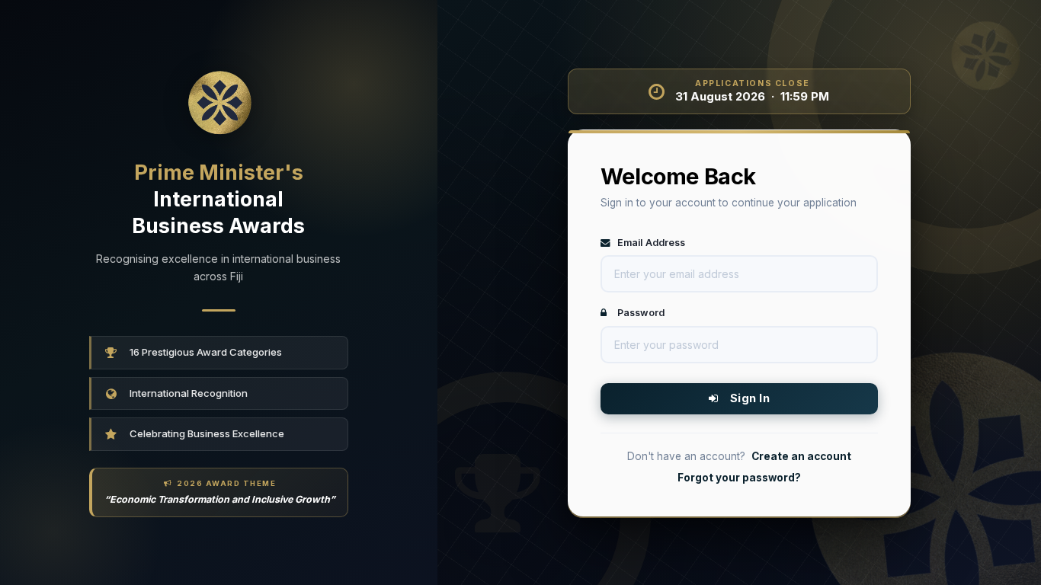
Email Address (650, 242)
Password (640, 312)
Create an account (801, 456)
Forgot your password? (739, 478)
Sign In (747, 398)
